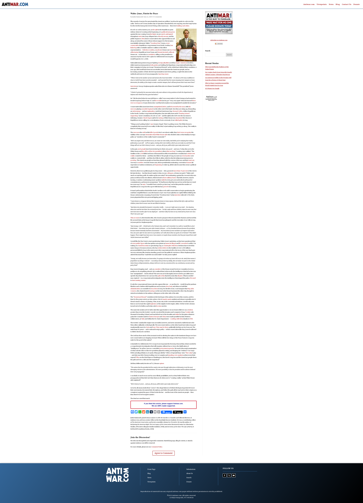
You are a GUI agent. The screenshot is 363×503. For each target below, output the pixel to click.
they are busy (171, 151)
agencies (171, 348)
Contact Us (346, 4)
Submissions (190, 469)
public (138, 243)
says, (144, 184)
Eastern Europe (154, 316)
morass (165, 36)
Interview (133, 86)
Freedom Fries (155, 43)
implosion (153, 304)
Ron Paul (172, 50)
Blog (338, 4)
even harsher (186, 156)
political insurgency (168, 32)
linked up (133, 48)
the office (145, 151)
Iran (154, 327)
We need (193, 278)
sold (143, 132)
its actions (154, 289)
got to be (166, 186)
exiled (177, 314)
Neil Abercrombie (148, 50)
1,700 (141, 153)
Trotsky (187, 312)
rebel (143, 39)
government (163, 348)
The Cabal (189, 353)
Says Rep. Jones (163, 74)
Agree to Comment (164, 453)
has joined (179, 118)
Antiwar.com (309, 4)
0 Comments (157, 17)
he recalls (158, 100)
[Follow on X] (229, 475)
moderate (159, 50)
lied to (165, 107)
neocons (136, 132)
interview (177, 195)
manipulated (158, 107)
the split (155, 30)
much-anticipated (167, 34)
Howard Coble (177, 111)
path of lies (161, 276)
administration (135, 289)
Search (188, 478)
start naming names (138, 280)
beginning (158, 165)
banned (189, 162)
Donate (356, 4)
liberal (172, 52)
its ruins (158, 306)
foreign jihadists (163, 63)
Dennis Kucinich (162, 52)
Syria (148, 327)
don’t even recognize (184, 132)
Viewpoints (322, 4)
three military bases (169, 178)
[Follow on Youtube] (234, 475)
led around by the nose (177, 107)
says (151, 124)
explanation (151, 111)
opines (161, 363)
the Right (153, 34)
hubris (191, 310)
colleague (170, 173)
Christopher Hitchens (171, 245)
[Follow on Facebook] (224, 475)
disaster (180, 276)
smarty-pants (166, 299)
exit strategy (136, 111)
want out (191, 160)
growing (133, 160)
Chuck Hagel (147, 118)
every (134, 243)
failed (177, 120)
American (184, 63)
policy (181, 120)
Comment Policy (156, 447)
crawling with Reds (176, 319)
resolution (151, 54)
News (331, 4)
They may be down (162, 327)
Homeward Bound (140, 297)
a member (157, 269)
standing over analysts (175, 355)
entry (140, 36)
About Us (189, 473)
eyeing (160, 118)
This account (134, 218)
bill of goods (154, 132)
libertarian (134, 52)
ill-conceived (183, 243)
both (151, 65)
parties (156, 65)
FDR (191, 319)
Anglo (178, 63)
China (164, 316)
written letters (162, 248)
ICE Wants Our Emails (212, 88)
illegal (174, 243)
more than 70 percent (180, 171)
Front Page (151, 469)
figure (142, 243)
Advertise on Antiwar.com (218, 40)
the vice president (156, 151)
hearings (152, 291)
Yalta (143, 319)
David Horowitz (143, 245)
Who (137, 357)
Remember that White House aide (156, 134)
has (172, 45)
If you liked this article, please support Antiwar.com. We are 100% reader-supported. (163, 405)
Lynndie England (147, 109)
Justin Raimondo (137, 17)
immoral (168, 243)
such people (142, 149)
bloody (160, 36)
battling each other (183, 26)
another (140, 162)
